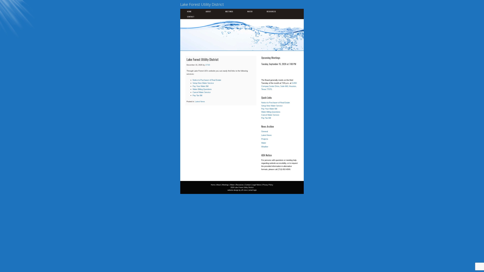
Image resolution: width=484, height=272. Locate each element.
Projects (264, 139)
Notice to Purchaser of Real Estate (207, 80)
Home (189, 11)
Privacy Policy (268, 185)
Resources (271, 11)
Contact (190, 16)
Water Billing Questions (202, 89)
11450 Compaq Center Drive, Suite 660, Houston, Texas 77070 (279, 86)
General (264, 131)
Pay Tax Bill (197, 95)
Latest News (200, 101)
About (208, 11)
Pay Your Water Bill (200, 86)
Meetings (229, 11)
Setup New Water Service (203, 83)
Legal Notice (256, 185)
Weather (264, 147)
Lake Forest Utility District (202, 4)
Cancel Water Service (201, 92)
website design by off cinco (237, 190)
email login (253, 190)
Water (249, 11)
